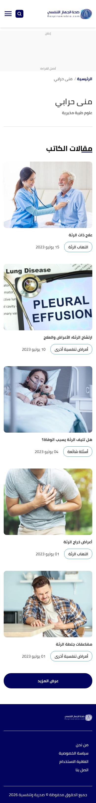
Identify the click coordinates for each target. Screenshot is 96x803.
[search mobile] (19, 14)
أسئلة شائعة (77, 451)
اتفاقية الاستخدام (73, 761)
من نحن (82, 745)
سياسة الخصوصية (73, 753)
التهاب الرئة (78, 247)
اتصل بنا (82, 770)
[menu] (8, 14)
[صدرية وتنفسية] (70, 13)
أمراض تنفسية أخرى (71, 349)
